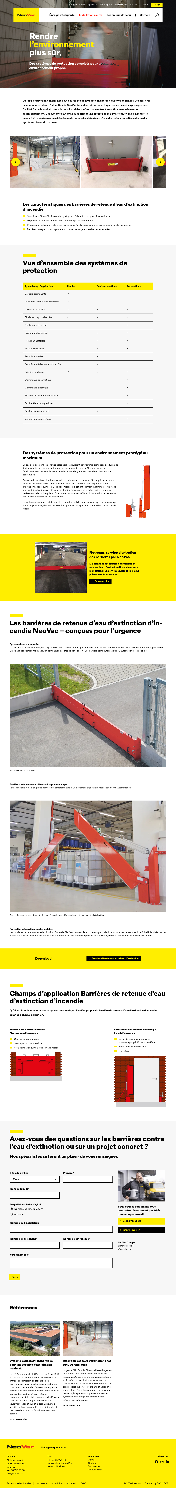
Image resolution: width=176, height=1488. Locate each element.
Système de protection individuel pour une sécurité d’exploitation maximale (31, 1365)
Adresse (19, 1214)
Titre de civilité (19, 1173)
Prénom (68, 1173)
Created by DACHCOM (157, 1484)
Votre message (19, 1255)
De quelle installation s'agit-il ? (26, 1205)
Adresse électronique (76, 1239)
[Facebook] (156, 1461)
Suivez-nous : (163, 1456)
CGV (83, 1484)
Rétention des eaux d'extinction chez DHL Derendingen (87, 1363)
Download (43, 958)
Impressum (42, 1484)
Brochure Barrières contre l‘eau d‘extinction (115, 959)
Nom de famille (19, 1189)
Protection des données (19, 1484)
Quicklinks (93, 1457)
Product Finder (95, 1470)
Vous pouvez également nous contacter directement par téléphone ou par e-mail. (139, 1210)
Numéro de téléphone (23, 1239)
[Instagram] (162, 1461)
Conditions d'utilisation (64, 1484)
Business (56, 1466)
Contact (92, 1463)
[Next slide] (160, 162)
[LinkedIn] (167, 1461)
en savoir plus (20, 1419)
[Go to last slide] (15, 162)
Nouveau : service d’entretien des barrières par (112, 555)
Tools (50, 1457)
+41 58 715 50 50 (132, 1221)
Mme (16, 1179)
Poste (15, 1277)
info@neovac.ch (131, 1230)
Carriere (92, 1460)
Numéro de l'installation (28, 1209)
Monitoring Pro (59, 1463)
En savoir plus (102, 581)
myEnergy (57, 1460)
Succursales (94, 1466)
